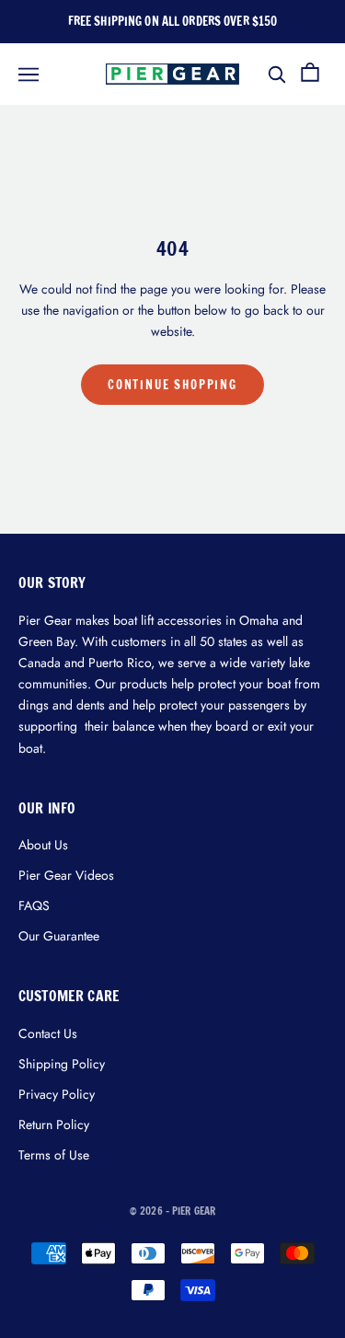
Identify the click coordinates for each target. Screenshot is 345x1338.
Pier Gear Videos (66, 875)
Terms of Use (53, 1155)
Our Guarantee (58, 936)
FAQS (34, 905)
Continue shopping (172, 384)
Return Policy (53, 1124)
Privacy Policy (56, 1094)
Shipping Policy (61, 1064)
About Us (43, 845)
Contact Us (47, 1033)
